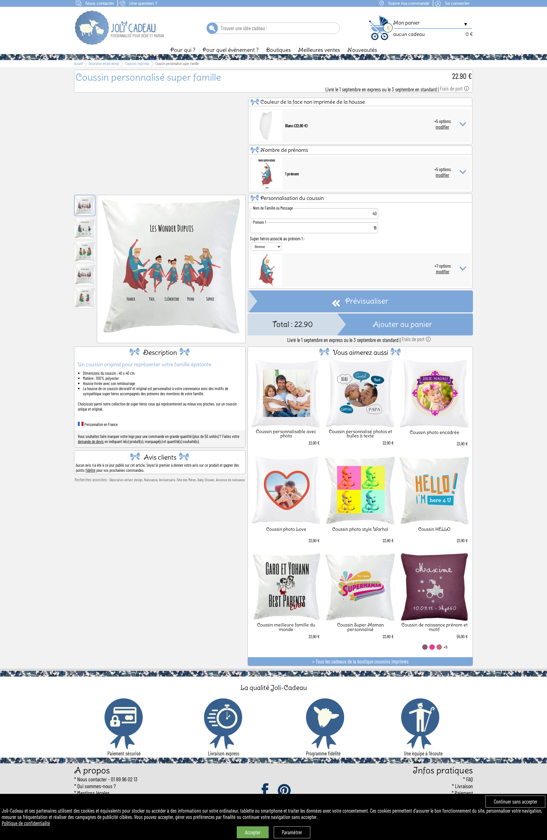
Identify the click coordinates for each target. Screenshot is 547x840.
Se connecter (457, 3)
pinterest (284, 790)
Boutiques (278, 49)
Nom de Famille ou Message (273, 207)
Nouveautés (362, 49)
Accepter (252, 832)
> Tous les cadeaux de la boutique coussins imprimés (360, 661)
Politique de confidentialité (26, 823)
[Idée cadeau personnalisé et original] (116, 43)
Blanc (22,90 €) (296, 125)
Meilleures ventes (319, 49)
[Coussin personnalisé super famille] (171, 335)
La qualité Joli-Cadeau (273, 687)
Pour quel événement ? (231, 49)
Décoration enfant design (125, 480)
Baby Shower (205, 480)
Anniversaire (167, 480)
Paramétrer (292, 832)
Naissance (150, 480)
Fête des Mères (186, 480)
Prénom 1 (259, 222)
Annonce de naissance (230, 480)
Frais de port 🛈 (454, 88)
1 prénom (292, 173)
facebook (265, 790)
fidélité (90, 470)
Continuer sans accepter (515, 801)
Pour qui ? (182, 49)
